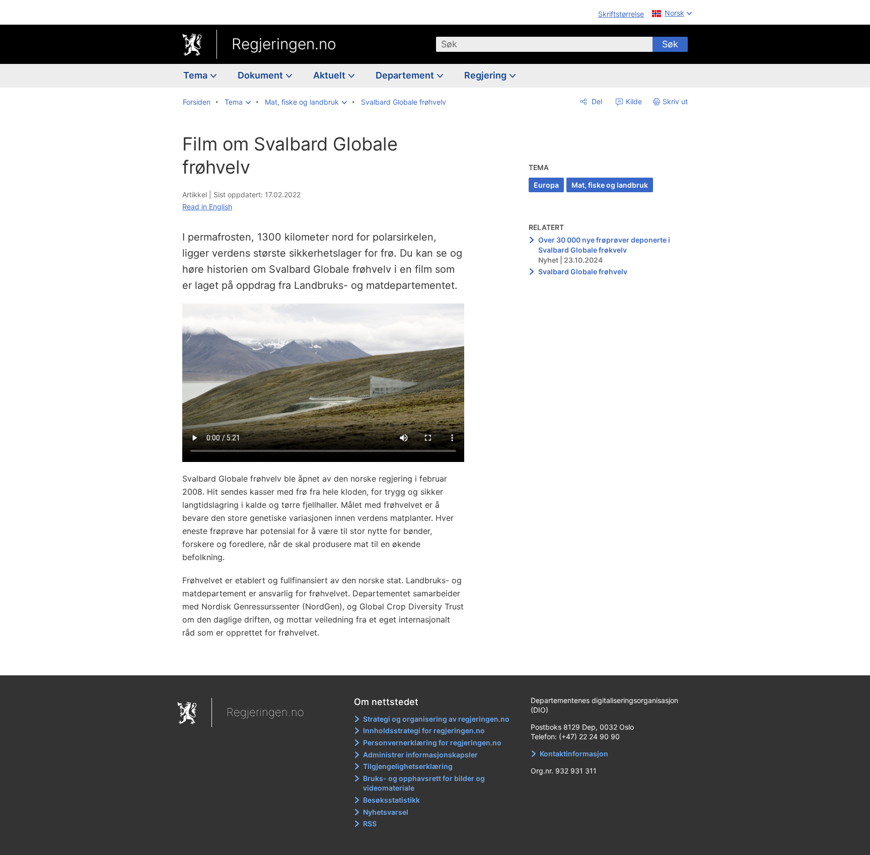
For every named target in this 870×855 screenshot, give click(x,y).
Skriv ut (675, 101)
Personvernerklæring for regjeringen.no (432, 742)
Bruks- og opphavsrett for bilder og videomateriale (424, 783)
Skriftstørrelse (621, 14)
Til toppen (328, 660)
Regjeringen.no (284, 44)
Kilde (633, 101)
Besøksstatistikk (391, 800)
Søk (670, 44)
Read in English (207, 206)
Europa (546, 185)
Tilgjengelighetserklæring (408, 766)
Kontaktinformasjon (574, 753)
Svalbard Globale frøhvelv (582, 271)
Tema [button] (196, 75)
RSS (370, 823)
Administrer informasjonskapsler (420, 754)
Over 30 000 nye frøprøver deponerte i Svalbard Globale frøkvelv (604, 245)
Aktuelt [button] (330, 75)
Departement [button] (406, 75)
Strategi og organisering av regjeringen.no (436, 719)
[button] (238, 102)
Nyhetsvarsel (385, 812)
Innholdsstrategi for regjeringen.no (424, 730)
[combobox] (544, 44)
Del (596, 101)
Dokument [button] (261, 75)
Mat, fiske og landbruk (609, 185)
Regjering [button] (486, 75)
